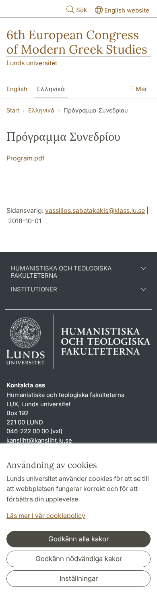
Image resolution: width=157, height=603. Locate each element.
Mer (140, 89)
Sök (81, 10)
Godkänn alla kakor (78, 539)
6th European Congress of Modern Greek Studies (76, 42)
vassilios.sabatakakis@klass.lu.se (95, 210)
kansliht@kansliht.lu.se (39, 440)
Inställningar (79, 578)
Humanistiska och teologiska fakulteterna (61, 272)
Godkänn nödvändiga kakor (78, 559)
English (16, 89)
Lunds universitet (31, 63)
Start (12, 110)
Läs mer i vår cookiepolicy (45, 516)
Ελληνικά (51, 89)
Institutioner (34, 289)
